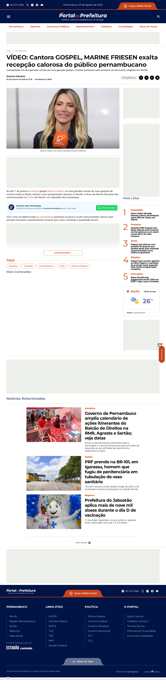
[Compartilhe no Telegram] (157, 78)
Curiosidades (125, 26)
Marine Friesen (55, 191)
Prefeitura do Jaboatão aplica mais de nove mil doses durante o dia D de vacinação (110, 508)
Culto (31, 197)
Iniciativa (90, 408)
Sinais (134, 241)
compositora (46, 217)
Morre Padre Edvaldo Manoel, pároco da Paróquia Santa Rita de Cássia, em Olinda (145, 216)
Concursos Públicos (58, 26)
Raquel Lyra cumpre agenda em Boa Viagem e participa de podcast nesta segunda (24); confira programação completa (145, 265)
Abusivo (13, 266)
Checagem (137, 274)
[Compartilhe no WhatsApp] (152, 78)
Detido (88, 457)
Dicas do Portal (148, 26)
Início (8, 51)
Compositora (46, 266)
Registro (90, 495)
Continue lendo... (63, 253)
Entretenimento (85, 26)
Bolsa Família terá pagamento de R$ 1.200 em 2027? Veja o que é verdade (145, 279)
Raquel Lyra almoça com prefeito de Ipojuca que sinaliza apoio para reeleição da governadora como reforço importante (145, 248)
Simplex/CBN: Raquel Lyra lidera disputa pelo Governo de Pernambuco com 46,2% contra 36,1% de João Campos (145, 232)
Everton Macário (15, 76)
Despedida (137, 210)
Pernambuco (16, 26)
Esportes (35, 26)
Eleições (135, 257)
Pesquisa (136, 224)
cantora (35, 191)
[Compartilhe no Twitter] (146, 78)
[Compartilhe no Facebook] (141, 78)
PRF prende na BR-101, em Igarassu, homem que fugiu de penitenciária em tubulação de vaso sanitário (111, 471)
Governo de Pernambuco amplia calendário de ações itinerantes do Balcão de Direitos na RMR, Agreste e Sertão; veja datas (110, 426)
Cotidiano (106, 26)
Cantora (28, 266)
